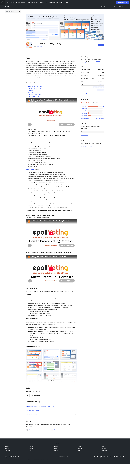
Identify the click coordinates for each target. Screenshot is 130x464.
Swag (79, 450)
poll (103, 87)
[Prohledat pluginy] (19, 11)
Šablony (31, 446)
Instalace (47, 52)
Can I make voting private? (32, 410)
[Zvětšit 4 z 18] (40, 362)
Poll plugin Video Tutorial (34, 96)
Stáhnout (101, 45)
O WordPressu (8, 444)
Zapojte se (80, 444)
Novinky (7, 446)
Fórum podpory (84, 135)
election (99, 87)
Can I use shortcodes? (31, 414)
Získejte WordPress (122, 2)
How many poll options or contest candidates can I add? (40, 406)
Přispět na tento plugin (86, 146)
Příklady (31, 444)
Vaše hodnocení (85, 118)
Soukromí (7, 450)
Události (79, 446)
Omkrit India (57, 429)
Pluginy (31, 448)
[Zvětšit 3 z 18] (75, 351)
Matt (103, 446)
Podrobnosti (30, 52)
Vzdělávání (56, 444)
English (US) (101, 84)
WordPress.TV (57, 450)
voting (102, 89)
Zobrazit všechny (100, 118)
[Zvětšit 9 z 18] (75, 374)
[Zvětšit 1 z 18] (40, 351)
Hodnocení (39, 52)
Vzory (31, 450)
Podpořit (80, 448)
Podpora (102, 52)
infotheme (39, 46)
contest (95, 87)
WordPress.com (105, 444)
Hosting (7, 448)
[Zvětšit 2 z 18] (57, 351)
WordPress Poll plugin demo (35, 86)
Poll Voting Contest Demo (34, 88)
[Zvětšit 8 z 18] (57, 374)
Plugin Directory (9, 6)
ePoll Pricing (31, 92)
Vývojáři (55, 52)
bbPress (104, 448)
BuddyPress (104, 450)
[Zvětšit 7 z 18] (40, 374)
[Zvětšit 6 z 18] (75, 362)
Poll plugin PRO (30, 169)
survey (98, 89)
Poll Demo (30, 90)
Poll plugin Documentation (34, 94)
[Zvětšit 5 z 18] (57, 362)
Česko (19, 456)
